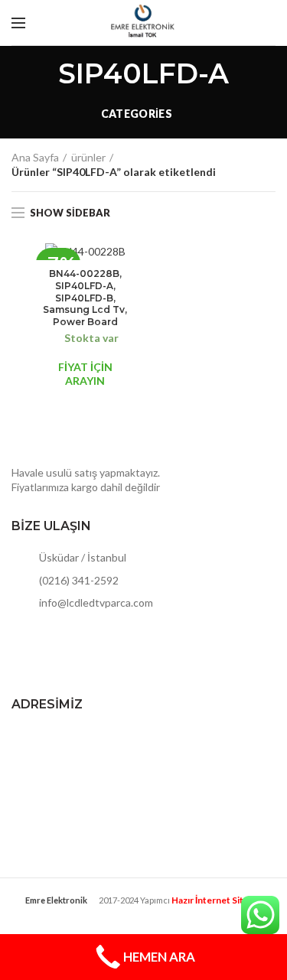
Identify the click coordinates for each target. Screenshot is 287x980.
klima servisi (144, 912)
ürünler (88, 157)
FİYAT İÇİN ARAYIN (85, 373)
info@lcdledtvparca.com (95, 602)
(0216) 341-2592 (78, 580)
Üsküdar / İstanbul (81, 557)
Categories (136, 113)
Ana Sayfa (35, 157)
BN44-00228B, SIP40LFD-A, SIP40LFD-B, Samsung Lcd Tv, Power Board (85, 297)
